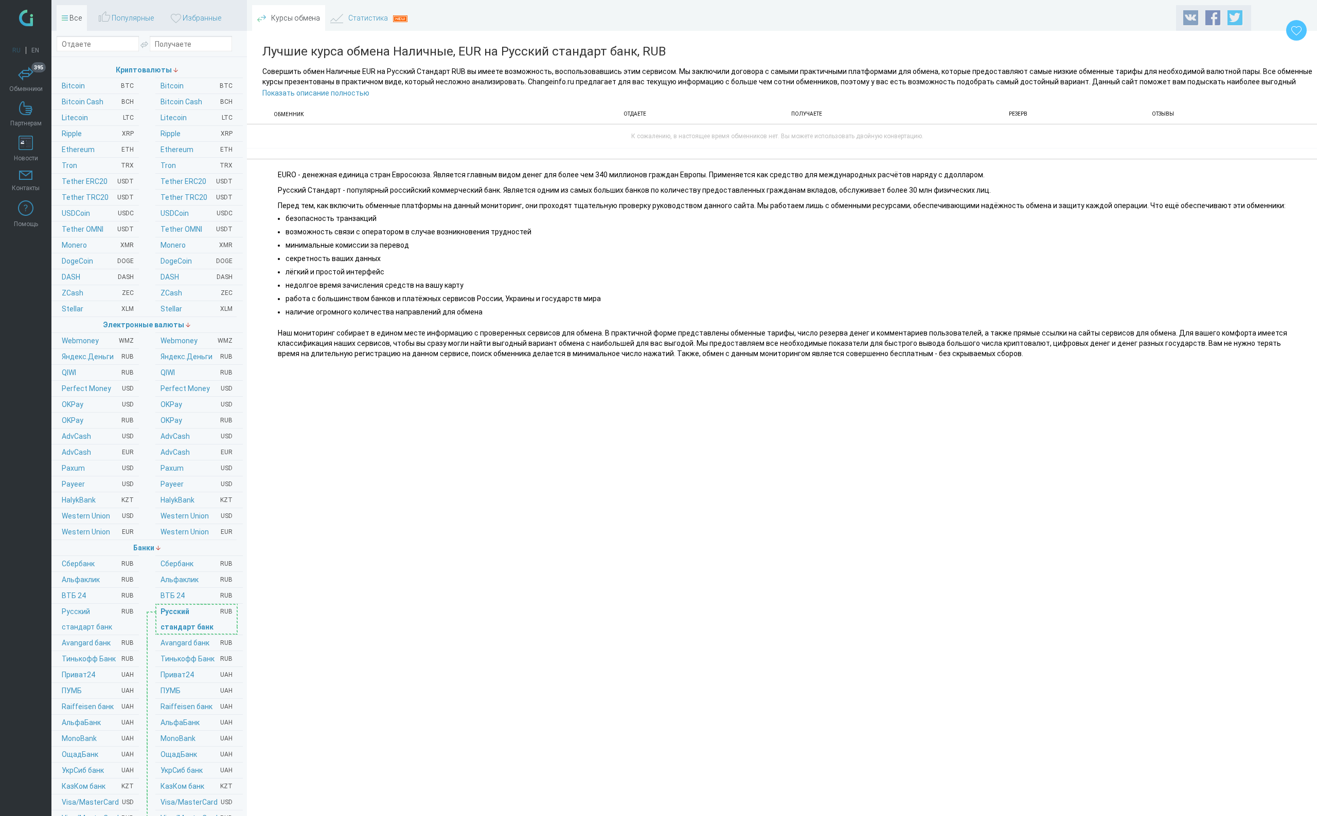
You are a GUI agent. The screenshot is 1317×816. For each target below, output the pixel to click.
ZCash (197, 293)
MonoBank (197, 738)
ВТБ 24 (197, 595)
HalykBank (197, 500)
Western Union (197, 516)
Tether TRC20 (197, 197)
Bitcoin (197, 86)
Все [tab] (75, 18)
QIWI (197, 372)
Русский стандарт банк (197, 619)
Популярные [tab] (132, 18)
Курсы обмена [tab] (295, 18)
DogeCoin (197, 261)
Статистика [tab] (368, 18)
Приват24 (197, 675)
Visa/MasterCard (197, 802)
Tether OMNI (197, 229)
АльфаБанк (197, 722)
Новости (26, 158)
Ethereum (197, 149)
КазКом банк (197, 786)
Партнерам (26, 123)
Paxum (197, 468)
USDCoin (197, 213)
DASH (197, 277)
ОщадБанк (197, 754)
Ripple (197, 133)
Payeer (197, 484)
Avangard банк (197, 643)
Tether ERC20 (197, 181)
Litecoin (197, 118)
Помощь (26, 224)
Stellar (197, 309)
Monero (197, 245)
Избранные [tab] (201, 18)
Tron (197, 165)
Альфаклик (197, 580)
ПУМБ (197, 691)
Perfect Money (197, 388)
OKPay (197, 404)
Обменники (26, 79)
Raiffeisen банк (197, 706)
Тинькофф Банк (197, 659)
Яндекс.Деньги (197, 357)
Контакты (26, 188)
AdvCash (197, 436)
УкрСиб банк (197, 770)
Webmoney (197, 341)
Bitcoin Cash (197, 102)
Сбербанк (197, 564)
